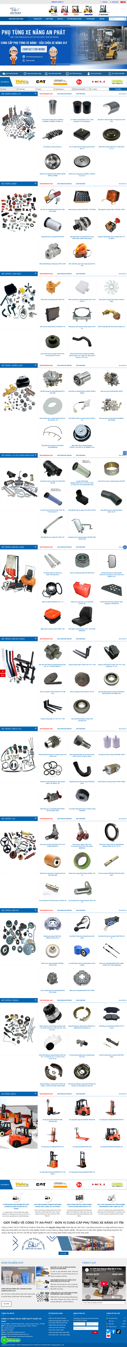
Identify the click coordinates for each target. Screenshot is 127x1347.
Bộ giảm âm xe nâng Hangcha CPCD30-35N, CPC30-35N (82, 538)
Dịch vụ (60, 19)
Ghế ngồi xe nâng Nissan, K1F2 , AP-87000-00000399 (82, 629)
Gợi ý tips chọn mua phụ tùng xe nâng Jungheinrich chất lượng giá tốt (16, 1205)
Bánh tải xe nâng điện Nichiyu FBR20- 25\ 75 (82, 874)
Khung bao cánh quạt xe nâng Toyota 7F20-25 (82, 327)
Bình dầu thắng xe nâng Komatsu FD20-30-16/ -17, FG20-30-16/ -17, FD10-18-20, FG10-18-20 (52, 1056)
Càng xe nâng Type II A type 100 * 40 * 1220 (82, 664)
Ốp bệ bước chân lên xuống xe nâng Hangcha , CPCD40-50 (111, 602)
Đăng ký (105, 2)
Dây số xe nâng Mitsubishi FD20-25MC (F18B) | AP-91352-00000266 (112, 964)
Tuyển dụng (90, 19)
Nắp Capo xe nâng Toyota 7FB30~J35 (52, 629)
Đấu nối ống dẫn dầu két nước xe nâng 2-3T (111, 326)
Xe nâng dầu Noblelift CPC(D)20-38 (111, 1147)
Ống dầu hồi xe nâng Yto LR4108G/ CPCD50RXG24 (53, 446)
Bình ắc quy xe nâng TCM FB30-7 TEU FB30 (82, 209)
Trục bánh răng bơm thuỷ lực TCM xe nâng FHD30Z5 (82, 809)
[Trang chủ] (16, 10)
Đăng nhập (115, 2)
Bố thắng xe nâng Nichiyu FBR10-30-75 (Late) (111, 1027)
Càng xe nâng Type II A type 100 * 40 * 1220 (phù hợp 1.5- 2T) (111, 665)
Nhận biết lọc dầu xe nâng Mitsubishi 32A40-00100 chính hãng (63, 1268)
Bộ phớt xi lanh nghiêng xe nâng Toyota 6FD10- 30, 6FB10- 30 (52, 782)
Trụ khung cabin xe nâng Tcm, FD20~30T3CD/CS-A (52, 573)
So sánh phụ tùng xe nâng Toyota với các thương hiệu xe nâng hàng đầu (48, 1205)
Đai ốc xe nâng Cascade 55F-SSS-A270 (82, 573)
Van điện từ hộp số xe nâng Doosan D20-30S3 (82, 937)
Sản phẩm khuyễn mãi (64, 94)
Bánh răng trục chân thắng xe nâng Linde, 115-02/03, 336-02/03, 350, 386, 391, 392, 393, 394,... (53, 1027)
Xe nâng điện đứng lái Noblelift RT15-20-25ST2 (53, 1173)
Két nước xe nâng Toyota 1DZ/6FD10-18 (52, 326)
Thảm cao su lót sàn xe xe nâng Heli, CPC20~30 (82, 602)
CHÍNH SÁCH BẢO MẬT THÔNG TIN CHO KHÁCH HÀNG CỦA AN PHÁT (59, 1321)
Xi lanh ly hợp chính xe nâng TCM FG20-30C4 (111, 1056)
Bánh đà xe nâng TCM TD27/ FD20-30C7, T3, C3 (111, 147)
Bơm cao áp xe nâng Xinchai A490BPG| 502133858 (111, 419)
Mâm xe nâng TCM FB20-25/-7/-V (52, 602)
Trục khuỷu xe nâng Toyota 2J (52, 147)
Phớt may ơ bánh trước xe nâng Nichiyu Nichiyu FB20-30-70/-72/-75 (111, 845)
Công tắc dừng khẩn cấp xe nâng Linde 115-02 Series (111, 237)
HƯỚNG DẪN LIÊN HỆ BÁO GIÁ (57, 1325)
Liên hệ (101, 19)
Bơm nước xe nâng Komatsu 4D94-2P (52, 299)
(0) (3, 675)
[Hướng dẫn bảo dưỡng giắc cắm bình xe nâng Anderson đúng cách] (18, 1276)
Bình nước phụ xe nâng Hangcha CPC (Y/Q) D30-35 (82, 300)
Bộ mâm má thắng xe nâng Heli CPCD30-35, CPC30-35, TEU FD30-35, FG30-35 (82, 1084)
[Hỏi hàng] (2, 671)
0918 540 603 (13, 1340)
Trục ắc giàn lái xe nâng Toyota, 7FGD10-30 (52, 900)
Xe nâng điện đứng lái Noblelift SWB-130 (82, 1172)
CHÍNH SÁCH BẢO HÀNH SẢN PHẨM (59, 1332)
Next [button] (123, 1188)
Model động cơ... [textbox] (60, 89)
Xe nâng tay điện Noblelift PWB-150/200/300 (53, 1120)
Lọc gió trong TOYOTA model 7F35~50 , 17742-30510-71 (52, 511)
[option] (22, 82)
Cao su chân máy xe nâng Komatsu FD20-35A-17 (82, 147)
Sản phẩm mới (80, 94)
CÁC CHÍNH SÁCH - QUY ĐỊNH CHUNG (59, 1335)
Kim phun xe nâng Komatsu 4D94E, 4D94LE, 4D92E (82, 392)
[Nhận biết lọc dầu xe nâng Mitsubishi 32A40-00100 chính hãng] (42, 1271)
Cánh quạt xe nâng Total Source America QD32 (111, 300)
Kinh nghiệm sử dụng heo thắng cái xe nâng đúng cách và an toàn (63, 1280)
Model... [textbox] (39, 89)
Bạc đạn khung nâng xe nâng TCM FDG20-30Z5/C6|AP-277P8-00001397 (111, 692)
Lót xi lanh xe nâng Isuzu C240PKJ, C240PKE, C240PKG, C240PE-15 (53, 120)
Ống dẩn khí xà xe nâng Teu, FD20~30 (52, 537)
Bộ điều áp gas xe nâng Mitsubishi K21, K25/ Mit (52, 392)
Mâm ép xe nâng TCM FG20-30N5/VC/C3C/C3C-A (53, 937)
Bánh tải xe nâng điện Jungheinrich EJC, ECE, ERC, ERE (52, 874)
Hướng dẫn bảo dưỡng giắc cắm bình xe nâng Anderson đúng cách (16, 1290)
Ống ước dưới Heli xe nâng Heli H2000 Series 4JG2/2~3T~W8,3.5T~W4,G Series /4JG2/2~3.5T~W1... (82, 355)
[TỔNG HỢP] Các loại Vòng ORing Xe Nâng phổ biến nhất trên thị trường (63, 1293)
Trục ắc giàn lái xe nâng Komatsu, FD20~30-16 (82, 901)
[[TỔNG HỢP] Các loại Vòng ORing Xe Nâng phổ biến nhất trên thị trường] (42, 1297)
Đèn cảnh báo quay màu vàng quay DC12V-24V (82, 264)
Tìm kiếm (118, 89)
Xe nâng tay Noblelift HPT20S (82, 1147)
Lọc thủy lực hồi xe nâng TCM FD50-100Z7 (111, 754)
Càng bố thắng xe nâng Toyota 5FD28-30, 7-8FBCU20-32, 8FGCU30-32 (82, 1027)
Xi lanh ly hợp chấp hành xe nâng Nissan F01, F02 (82, 1056)
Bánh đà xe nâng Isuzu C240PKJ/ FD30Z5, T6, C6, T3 (82, 174)
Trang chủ (37, 19)
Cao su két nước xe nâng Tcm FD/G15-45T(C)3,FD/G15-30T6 (53, 354)
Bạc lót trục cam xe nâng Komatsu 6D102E (111, 481)
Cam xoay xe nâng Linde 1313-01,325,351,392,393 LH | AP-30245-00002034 (82, 846)
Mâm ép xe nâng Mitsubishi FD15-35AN (82, 990)
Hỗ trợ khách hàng (74, 19)
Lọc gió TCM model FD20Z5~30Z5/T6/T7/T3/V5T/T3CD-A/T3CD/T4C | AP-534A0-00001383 (82, 482)
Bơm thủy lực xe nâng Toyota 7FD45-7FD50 (111, 781)
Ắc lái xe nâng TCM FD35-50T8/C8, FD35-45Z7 (112, 874)
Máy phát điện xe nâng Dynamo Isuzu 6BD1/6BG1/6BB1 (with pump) (82, 237)
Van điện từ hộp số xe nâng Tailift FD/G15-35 (111, 937)
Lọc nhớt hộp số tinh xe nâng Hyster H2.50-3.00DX (82, 964)
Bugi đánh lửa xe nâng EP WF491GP (52, 236)
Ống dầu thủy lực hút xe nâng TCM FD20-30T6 (82, 782)
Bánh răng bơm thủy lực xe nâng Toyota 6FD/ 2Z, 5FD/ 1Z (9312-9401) (82, 755)
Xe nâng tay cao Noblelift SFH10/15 (52, 1147)
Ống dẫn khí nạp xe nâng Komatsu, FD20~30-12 (111, 511)
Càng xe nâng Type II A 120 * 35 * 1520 (53, 719)
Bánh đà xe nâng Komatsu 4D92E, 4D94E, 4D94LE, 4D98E (53, 174)
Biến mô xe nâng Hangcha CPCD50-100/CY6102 (52, 964)
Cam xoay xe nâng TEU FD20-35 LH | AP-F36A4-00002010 (52, 845)
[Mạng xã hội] (108, 1331)
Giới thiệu (49, 19)
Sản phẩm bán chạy (46, 94)
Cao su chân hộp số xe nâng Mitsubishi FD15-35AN (52, 991)
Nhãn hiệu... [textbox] (22, 89)
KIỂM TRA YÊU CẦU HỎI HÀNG (57, 1318)
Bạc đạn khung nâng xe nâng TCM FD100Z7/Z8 (82, 719)
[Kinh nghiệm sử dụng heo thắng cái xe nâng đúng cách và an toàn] (42, 1284)
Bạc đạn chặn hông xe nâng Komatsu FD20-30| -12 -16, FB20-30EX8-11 (52, 665)
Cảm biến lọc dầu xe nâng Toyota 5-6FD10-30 (82, 419)
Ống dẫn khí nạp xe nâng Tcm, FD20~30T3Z (82, 510)
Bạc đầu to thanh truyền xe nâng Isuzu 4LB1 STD (111, 120)
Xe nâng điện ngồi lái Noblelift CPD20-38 (82, 1119)
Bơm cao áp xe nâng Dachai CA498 (111, 391)
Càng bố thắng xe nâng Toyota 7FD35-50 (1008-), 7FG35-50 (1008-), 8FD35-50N (52, 1084)
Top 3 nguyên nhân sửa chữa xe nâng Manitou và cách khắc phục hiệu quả (111, 1205)
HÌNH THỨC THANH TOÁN (56, 1330)
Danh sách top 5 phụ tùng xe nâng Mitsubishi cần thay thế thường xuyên (79, 1206)
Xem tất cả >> (123, 94)
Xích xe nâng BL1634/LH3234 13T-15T (82, 692)
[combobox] (27, 89)
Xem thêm (6, 1303)
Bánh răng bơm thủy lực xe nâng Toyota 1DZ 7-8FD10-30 (52, 755)
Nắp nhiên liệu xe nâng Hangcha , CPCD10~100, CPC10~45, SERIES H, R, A (82, 446)
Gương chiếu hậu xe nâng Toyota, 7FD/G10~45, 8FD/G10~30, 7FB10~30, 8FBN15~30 (111, 574)
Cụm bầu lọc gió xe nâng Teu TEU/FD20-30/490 (52, 482)
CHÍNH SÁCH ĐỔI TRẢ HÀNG (57, 1327)
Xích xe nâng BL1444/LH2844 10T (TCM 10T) (52, 692)
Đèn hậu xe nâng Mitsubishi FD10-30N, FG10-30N (52, 210)
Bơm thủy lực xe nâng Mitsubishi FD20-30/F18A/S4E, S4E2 (52, 809)
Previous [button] (120, 1188)
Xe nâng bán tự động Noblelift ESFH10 (111, 1119)
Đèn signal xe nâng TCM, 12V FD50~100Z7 (111, 209)
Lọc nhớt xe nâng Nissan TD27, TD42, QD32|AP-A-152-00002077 (82, 120)
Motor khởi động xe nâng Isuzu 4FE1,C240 (52, 264)
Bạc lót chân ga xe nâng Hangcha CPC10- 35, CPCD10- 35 (53, 419)
